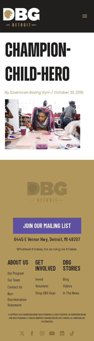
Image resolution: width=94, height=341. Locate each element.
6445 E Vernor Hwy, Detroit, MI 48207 (47, 239)
